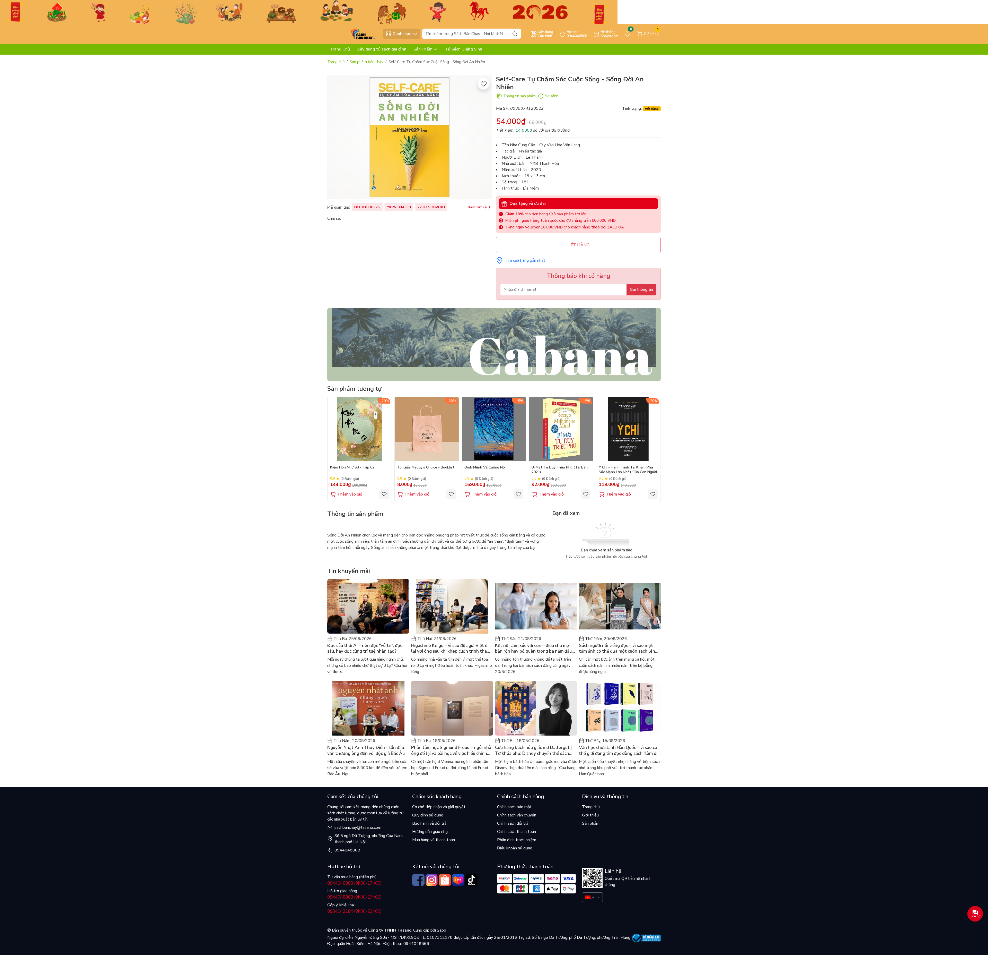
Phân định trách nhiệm (516, 840)
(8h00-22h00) (354, 911)
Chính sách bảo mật (514, 807)
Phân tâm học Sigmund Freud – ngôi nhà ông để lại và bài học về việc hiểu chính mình (451, 750)
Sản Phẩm (423, 49)
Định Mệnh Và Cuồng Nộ (484, 467)
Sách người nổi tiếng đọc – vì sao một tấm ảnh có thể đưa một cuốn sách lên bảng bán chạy (617, 648)
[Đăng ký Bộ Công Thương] (646, 938)
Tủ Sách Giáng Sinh (463, 49)
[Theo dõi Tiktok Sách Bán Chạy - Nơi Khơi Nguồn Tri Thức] (471, 880)
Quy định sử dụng (427, 815)
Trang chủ (336, 61)
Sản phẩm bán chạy (366, 61)
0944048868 (347, 850)
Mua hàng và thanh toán (433, 840)
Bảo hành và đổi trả (429, 823)
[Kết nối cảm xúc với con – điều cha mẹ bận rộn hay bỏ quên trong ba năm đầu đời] (536, 606)
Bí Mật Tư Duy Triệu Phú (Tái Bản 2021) (560, 469)
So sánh (551, 95)
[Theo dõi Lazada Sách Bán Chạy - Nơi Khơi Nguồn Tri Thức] (458, 880)
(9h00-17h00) (354, 883)
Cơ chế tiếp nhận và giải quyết (438, 807)
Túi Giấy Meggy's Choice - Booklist (425, 467)
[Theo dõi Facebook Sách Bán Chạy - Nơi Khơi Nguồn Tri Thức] (418, 880)
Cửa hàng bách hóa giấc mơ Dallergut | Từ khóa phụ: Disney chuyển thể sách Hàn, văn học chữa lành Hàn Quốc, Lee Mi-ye (533, 750)
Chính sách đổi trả (512, 823)
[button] (653, 449)
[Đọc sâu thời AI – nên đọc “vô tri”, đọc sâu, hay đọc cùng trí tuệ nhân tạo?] (368, 606)
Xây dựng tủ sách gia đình (381, 49)
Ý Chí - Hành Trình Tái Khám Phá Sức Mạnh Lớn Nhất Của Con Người (628, 469)
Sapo (441, 930)
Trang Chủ (340, 49)
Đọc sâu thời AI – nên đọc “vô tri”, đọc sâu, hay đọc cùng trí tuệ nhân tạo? (364, 648)
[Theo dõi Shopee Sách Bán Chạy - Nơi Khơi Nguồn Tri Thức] (445, 880)
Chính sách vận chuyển (516, 815)
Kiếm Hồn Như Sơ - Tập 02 (352, 467)
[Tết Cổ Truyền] (308, 11)
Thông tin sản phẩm (519, 95)
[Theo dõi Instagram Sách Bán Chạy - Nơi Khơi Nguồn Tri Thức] (432, 880)
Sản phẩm (590, 823)
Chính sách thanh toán (516, 831)
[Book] (494, 344)
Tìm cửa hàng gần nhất (525, 260)
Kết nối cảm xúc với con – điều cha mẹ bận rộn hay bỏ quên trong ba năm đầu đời (533, 648)
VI (593, 897)
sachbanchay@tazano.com (357, 827)
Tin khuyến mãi (348, 571)
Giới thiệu (590, 815)
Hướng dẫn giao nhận (430, 831)
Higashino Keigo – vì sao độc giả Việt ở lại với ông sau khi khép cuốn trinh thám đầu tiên (450, 648)
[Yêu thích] (483, 84)
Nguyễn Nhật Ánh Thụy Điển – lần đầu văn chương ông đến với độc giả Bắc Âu (366, 750)
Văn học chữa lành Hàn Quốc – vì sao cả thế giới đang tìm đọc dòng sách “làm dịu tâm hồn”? (619, 750)
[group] (409, 137)
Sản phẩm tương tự (354, 389)
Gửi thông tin (641, 289)
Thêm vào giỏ (349, 494)
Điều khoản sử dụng (514, 848)
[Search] (515, 34)
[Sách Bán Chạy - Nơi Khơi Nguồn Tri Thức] (354, 33)
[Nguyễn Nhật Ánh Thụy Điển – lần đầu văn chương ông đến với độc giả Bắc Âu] (368, 708)
